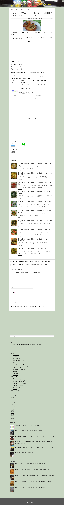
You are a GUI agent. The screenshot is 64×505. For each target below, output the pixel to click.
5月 (12, 402)
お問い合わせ (42, 500)
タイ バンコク (16, 367)
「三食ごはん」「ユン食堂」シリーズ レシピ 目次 (27, 425)
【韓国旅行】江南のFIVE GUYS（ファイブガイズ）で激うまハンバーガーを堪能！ (33, 481)
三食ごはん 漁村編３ (18, 381)
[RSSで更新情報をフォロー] (14, 152)
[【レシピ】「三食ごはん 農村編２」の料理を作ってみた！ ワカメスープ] (14, 223)
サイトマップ (36, 500)
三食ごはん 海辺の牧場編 (19, 383)
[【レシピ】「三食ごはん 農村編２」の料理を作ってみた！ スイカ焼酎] (14, 185)
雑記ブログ (13, 376)
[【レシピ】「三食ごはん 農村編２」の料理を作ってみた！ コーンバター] (14, 166)
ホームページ (11, 500)
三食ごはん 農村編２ (48, 18)
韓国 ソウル (16, 358)
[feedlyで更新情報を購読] (12, 152)
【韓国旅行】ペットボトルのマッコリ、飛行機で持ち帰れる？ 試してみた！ (32, 463)
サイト (12, 296)
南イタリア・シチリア (18, 369)
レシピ (12, 378)
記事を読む (20, 170)
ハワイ (14, 356)
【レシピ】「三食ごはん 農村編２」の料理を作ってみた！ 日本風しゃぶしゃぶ (31, 261)
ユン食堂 (15, 389)
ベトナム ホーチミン (18, 364)
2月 (12, 406)
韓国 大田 (15, 362)
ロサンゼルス (16, 355)
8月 (12, 398)
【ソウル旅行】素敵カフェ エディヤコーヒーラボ (26, 452)
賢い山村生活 (16, 387)
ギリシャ (15, 371)
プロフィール (13, 347)
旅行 (12, 353)
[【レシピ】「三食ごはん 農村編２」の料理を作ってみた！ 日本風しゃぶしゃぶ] (14, 241)
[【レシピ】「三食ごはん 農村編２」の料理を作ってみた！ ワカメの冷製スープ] (14, 194)
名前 (12, 287)
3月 (12, 405)
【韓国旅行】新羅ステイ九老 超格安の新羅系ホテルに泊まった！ (30, 430)
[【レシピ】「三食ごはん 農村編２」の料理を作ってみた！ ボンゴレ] (14, 251)
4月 (12, 404)
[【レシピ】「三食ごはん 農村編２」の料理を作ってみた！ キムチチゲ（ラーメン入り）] (14, 175)
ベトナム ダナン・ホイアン (19, 366)
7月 (12, 400)
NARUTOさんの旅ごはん (21, 2)
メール (13, 292)
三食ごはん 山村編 (17, 385)
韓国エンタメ (14, 390)
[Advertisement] (32, 51)
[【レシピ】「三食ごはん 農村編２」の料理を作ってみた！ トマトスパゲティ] (14, 213)
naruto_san (50, 155)
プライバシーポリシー (51, 500)
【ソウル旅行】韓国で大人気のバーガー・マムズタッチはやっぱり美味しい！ (32, 469)
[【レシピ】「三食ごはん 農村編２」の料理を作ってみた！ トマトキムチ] (14, 232)
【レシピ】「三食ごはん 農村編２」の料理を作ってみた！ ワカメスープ (30, 264)
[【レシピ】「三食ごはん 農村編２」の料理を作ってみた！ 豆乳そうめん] (14, 204)
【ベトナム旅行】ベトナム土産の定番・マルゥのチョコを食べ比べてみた (31, 487)
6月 (12, 401)
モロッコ (15, 373)
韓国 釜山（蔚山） (17, 360)
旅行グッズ (15, 375)
